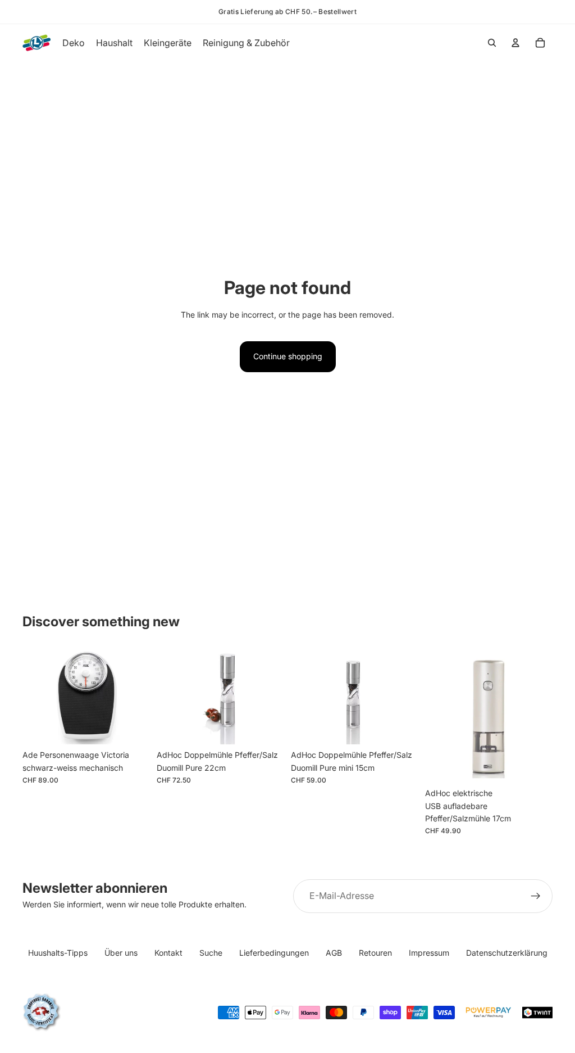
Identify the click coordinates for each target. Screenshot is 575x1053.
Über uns (121, 952)
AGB (334, 952)
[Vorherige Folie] (34, 696)
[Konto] (515, 42)
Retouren (375, 952)
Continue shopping (287, 356)
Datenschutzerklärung (506, 952)
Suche (210, 952)
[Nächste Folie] (137, 696)
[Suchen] (492, 42)
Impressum (429, 952)
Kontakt (168, 952)
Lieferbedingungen (274, 952)
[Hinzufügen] (132, 727)
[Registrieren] (535, 896)
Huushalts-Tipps (58, 952)
